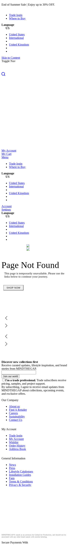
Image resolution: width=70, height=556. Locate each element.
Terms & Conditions (21, 481)
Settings (6, 209)
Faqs (12, 478)
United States (17, 34)
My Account (8, 150)
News (12, 464)
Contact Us (15, 419)
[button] (35, 74)
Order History (17, 445)
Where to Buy (17, 18)
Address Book (17, 449)
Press (12, 468)
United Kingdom (19, 44)
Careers (13, 413)
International (16, 37)
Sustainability (17, 416)
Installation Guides (20, 474)
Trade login (15, 15)
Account (6, 206)
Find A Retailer (18, 409)
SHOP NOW (13, 288)
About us (14, 406)
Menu (4, 157)
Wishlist (13, 442)
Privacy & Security (20, 484)
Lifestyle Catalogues (21, 471)
